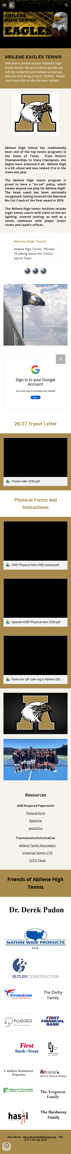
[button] (4, 5)
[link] (35, 462)
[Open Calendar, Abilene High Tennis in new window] (60, 359)
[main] (35, 68)
